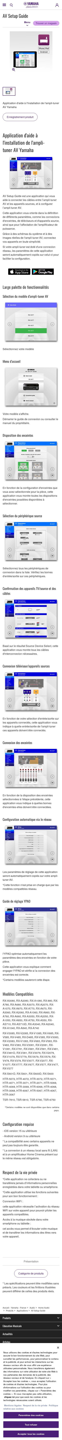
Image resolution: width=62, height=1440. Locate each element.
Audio (32, 1307)
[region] (31, 1391)
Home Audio (43, 1307)
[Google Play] (43, 271)
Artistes (6, 1342)
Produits (9, 1310)
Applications (22, 1310)
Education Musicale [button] (12, 1326)
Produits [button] (7, 1318)
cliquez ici (9, 1396)
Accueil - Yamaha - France (14, 1307)
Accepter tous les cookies (31, 1433)
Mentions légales (12, 1405)
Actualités (8, 1334)
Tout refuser (31, 1424)
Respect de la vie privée (35, 1405)
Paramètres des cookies (31, 1415)
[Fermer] (58, 1347)
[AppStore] (19, 271)
